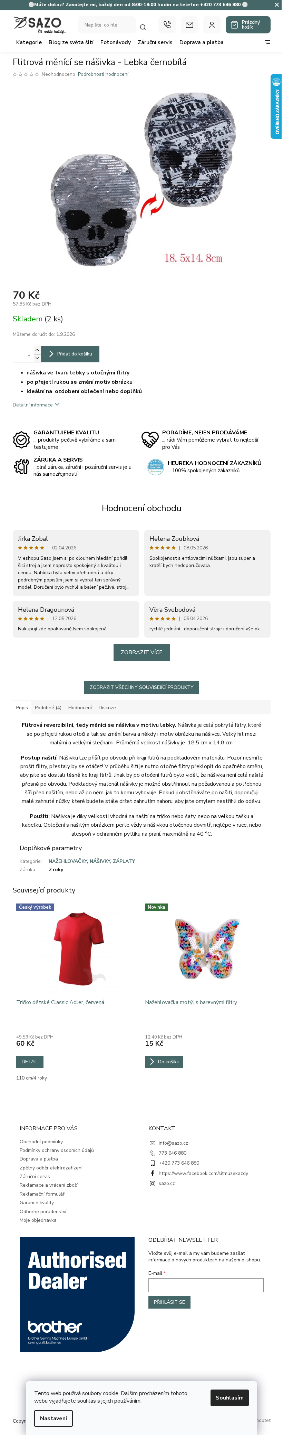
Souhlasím (230, 1398)
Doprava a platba (39, 1159)
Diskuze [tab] (107, 707)
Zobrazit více (142, 652)
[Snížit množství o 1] (37, 358)
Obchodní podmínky (41, 1141)
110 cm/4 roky (31, 1078)
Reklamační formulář (42, 1194)
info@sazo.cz (173, 1143)
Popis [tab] (22, 707)
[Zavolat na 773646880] (167, 24)
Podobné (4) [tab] (48, 707)
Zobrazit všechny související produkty (142, 687)
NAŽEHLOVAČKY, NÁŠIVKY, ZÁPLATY (92, 861)
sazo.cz (167, 1183)
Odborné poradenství (43, 1211)
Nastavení (53, 1418)
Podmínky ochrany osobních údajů (57, 1150)
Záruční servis (35, 1176)
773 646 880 (172, 1153)
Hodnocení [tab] (80, 707)
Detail (30, 1062)
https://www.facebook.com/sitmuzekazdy (203, 1173)
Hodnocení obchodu (142, 508)
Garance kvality (37, 1202)
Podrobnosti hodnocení (103, 74)
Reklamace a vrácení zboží (49, 1185)
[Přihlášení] (212, 24)
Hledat (146, 27)
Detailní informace (33, 405)
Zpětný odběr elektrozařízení (51, 1168)
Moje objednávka (38, 1220)
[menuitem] (29, 42)
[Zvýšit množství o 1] (37, 350)
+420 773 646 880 (179, 1163)
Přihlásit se (169, 1302)
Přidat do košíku (74, 354)
